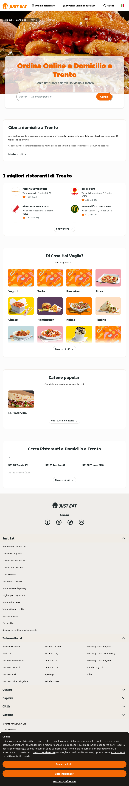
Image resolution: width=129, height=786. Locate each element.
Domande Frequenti (12, 553)
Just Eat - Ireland (53, 646)
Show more (62, 228)
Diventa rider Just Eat (13, 567)
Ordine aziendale (45, 5)
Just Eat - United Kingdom (15, 681)
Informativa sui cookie (13, 609)
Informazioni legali (12, 602)
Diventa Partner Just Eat (14, 723)
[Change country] (122, 6)
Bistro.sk (7, 653)
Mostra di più (15, 154)
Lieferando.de (51, 667)
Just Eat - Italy (51, 653)
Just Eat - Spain (10, 674)
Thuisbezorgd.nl (95, 667)
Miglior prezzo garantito (14, 595)
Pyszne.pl (49, 674)
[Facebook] (47, 522)
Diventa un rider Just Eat (80, 5)
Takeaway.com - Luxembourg (101, 653)
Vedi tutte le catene (62, 420)
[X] (70, 522)
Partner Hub (8, 623)
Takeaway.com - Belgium (99, 646)
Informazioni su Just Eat (14, 546)
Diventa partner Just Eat (14, 560)
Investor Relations (11, 646)
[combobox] (56, 97)
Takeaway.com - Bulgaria (99, 660)
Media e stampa (10, 616)
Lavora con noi (10, 574)
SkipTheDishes (52, 681)
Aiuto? (110, 5)
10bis (89, 674)
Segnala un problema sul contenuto (20, 630)
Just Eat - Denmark (11, 667)
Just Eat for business (12, 581)
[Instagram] (59, 522)
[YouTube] (81, 522)
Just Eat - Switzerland (13, 660)
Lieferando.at (51, 660)
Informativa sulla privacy (14, 588)
